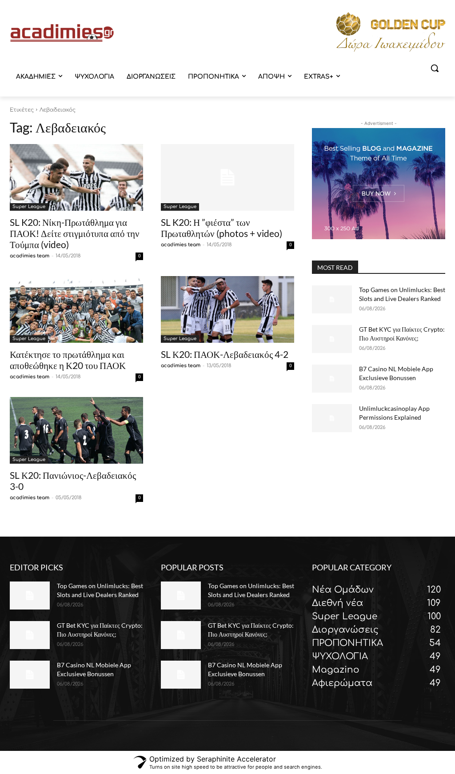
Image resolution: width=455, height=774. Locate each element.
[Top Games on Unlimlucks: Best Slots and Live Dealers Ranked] (332, 299)
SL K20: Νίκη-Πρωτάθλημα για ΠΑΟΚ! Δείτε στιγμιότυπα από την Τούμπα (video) (75, 233)
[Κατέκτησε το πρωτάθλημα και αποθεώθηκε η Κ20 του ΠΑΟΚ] (76, 309)
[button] (434, 68)
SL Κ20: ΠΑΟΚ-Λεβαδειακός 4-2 (224, 354)
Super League (28, 206)
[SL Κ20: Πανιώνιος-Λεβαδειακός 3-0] (76, 430)
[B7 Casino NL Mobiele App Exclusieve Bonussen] (332, 379)
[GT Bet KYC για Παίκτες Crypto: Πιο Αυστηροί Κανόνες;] (332, 339)
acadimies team (29, 256)
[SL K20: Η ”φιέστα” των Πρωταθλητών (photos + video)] (227, 177)
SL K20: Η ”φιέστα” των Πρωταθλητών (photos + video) (221, 228)
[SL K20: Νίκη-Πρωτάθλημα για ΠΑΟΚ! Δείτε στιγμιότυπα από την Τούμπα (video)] (76, 177)
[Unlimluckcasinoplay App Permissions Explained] (332, 418)
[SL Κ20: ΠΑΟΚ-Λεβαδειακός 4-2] (227, 309)
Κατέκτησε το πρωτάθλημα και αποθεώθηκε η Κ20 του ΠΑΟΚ (68, 360)
